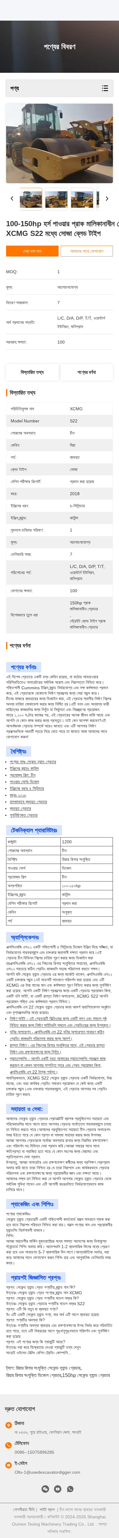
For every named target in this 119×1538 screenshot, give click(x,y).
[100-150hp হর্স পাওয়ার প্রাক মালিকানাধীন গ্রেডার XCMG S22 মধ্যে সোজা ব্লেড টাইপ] (59, 143)
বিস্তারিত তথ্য (32, 372)
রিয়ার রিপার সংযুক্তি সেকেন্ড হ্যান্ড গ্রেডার (48, 1368)
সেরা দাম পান (32, 251)
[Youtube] (57, 1490)
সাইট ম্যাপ (47, 1509)
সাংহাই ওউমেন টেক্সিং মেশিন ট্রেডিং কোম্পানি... (38, 1352)
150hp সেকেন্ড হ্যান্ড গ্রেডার (86, 1375)
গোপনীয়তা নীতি (24, 1509)
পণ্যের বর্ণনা (87, 372)
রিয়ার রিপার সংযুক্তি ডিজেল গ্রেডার (33, 1375)
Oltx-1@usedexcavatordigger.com (47, 1472)
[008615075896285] (70, 1490)
